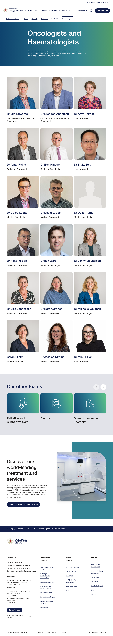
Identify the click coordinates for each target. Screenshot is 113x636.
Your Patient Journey (72, 567)
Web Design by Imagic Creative (97, 632)
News (92, 590)
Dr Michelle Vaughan (90, 293)
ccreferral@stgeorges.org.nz (22, 568)
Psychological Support (47, 597)
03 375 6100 (18, 563)
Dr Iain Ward (56, 245)
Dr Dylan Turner (90, 197)
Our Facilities (95, 577)
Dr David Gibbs (56, 197)
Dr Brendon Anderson (56, 100)
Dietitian (56, 407)
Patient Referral (71, 572)
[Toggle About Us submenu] (72, 10)
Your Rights (69, 576)
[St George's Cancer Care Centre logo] (11, 10)
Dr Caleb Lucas (23, 197)
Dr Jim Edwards (23, 100)
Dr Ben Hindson (56, 149)
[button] (92, 11)
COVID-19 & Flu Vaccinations (71, 581)
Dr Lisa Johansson (23, 293)
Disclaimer (62, 632)
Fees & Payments (71, 586)
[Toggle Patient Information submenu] (59, 10)
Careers (93, 594)
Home (26, 19)
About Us (34, 19)
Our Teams (44, 19)
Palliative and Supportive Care (23, 408)
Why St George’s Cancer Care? (96, 566)
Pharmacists (44, 607)
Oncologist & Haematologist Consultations (45, 576)
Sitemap (40, 632)
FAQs (67, 591)
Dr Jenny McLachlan (90, 245)
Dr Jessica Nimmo (56, 341)
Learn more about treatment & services (23, 504)
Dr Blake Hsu (90, 149)
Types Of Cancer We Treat (46, 568)
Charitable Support (97, 586)
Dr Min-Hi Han (90, 341)
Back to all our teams (12, 19)
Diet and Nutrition (46, 593)
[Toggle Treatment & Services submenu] (39, 10)
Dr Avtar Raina (23, 149)
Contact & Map (102, 11)
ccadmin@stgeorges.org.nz (27, 571)
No (34, 529)
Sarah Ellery (23, 341)
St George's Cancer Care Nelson (97, 572)
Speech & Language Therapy (46, 602)
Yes (27, 529)
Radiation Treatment (46, 582)
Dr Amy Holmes (90, 100)
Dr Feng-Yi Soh (23, 245)
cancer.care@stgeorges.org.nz (22, 565)
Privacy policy (51, 632)
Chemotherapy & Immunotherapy (45, 587)
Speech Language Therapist (90, 408)
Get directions (11, 587)
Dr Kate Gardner (56, 293)
